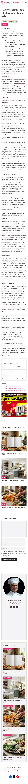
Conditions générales (7, 770)
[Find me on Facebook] (11, 607)
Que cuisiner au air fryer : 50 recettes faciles (12, 454)
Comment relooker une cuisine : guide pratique (12, 481)
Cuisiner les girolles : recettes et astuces (13, 507)
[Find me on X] (14, 607)
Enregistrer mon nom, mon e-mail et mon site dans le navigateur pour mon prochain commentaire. (14, 553)
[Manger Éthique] (3, 2)
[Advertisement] (14, 624)
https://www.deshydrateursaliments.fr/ (15, 390)
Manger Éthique (12, 2)
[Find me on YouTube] (17, 607)
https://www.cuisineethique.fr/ (13, 388)
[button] (22, 2)
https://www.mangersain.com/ (13, 387)
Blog (4, 24)
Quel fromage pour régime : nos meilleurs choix (12, 758)
